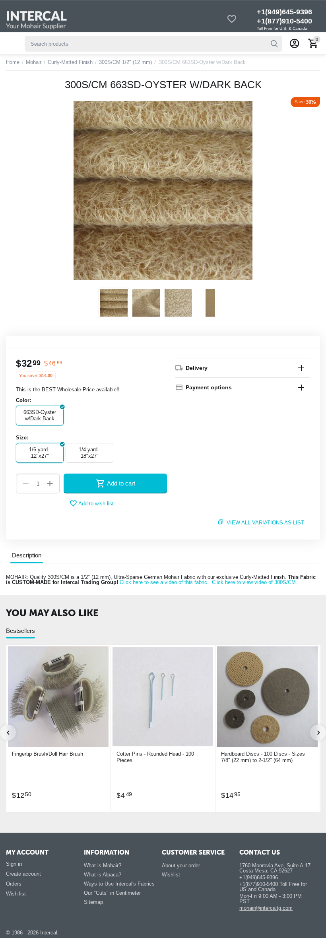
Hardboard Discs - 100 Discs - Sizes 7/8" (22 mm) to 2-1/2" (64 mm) (263, 757)
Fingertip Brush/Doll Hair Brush (47, 754)
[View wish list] (232, 19)
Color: (23, 400)
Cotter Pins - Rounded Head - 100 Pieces (155, 757)
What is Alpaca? (102, 875)
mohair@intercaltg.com (266, 908)
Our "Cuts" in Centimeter (112, 893)
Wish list (16, 894)
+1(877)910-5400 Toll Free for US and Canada (273, 886)
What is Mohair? (102, 865)
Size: (22, 438)
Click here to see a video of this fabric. (164, 582)
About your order (181, 865)
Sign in (14, 864)
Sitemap (93, 902)
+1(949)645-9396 (284, 11)
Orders (13, 884)
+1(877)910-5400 (284, 21)
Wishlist (171, 875)
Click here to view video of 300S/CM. (254, 582)
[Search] (274, 44)
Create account (23, 874)
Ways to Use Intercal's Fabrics (119, 884)
